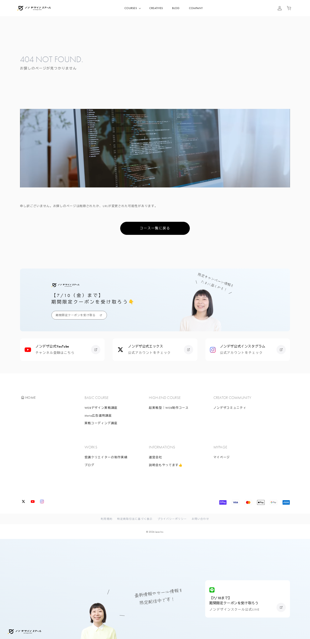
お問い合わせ (200, 518)
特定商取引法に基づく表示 (134, 518)
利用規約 (107, 518)
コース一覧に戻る (155, 228)
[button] (132, 8)
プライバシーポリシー (172, 518)
